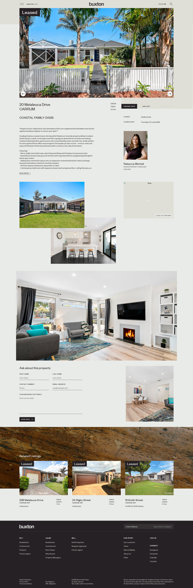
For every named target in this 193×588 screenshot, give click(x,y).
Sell (74, 538)
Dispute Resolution (25, 580)
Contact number (26, 384)
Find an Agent (24, 553)
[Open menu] (21, 4)
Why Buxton (50, 553)
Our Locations (129, 542)
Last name (57, 374)
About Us (127, 553)
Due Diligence (49, 582)
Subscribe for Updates (162, 526)
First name (24, 374)
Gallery (146, 106)
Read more (24, 173)
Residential (24, 542)
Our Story (128, 538)
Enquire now (129, 106)
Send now (25, 419)
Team (126, 546)
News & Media (129, 550)
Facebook (154, 553)
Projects (22, 550)
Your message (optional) (30, 394)
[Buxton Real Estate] (31, 526)
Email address (59, 384)
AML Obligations (50, 584)
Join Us (153, 538)
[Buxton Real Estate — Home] (96, 4)
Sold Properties (78, 542)
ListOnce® (82, 584)
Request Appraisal (79, 546)
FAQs (126, 557)
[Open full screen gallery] (96, 53)
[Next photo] (169, 93)
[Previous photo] (23, 93)
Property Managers (53, 557)
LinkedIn (153, 557)
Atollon (91, 584)
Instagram (154, 550)
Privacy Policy (23, 582)
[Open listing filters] (171, 4)
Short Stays (50, 550)
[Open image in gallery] (83, 241)
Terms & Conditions (25, 584)
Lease (48, 538)
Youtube (153, 561)
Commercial (24, 546)
